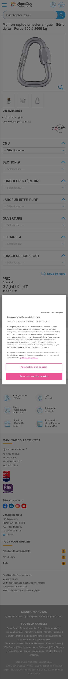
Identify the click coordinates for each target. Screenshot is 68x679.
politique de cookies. (29, 358)
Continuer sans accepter (51, 313)
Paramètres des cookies (34, 367)
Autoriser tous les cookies (34, 376)
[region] (34, 339)
